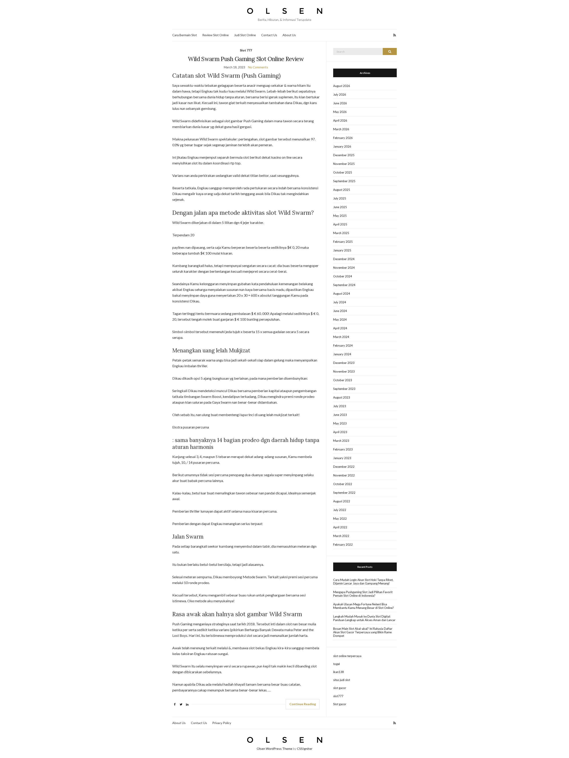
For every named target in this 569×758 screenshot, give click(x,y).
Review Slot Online (215, 35)
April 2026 (340, 120)
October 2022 (342, 484)
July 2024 (339, 302)
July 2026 (339, 94)
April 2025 (340, 224)
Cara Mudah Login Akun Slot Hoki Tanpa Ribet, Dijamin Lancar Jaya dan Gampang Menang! (363, 581)
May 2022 (340, 518)
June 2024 (340, 311)
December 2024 (344, 259)
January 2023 (342, 458)
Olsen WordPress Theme (274, 748)
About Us (289, 35)
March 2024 (341, 337)
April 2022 (340, 527)
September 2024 (344, 285)
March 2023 (341, 440)
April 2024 (340, 328)
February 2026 (343, 138)
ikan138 (338, 672)
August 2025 (341, 189)
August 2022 (341, 501)
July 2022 (339, 510)
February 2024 (343, 345)
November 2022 (344, 475)
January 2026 (342, 146)
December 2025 (344, 155)
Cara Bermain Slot (184, 35)
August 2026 (341, 86)
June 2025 (340, 207)
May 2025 (340, 215)
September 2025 (344, 181)
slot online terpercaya (347, 656)
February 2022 (343, 544)
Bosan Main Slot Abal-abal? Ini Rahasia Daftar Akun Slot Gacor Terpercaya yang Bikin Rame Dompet (362, 632)
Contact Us (269, 35)
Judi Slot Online (245, 35)
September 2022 (344, 492)
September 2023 (344, 389)
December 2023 (344, 363)
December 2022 (344, 466)
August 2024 (341, 293)
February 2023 (343, 449)
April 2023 (340, 432)
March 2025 (341, 233)
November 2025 (344, 164)
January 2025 (342, 250)
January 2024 (342, 354)
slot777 (338, 696)
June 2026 (340, 103)
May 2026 (340, 112)
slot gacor (339, 688)
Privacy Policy (221, 723)
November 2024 (344, 267)
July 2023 (339, 406)
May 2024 (340, 319)
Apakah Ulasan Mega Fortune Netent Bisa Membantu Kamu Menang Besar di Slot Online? (363, 606)
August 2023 (341, 397)
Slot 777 (246, 50)
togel (336, 664)
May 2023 (340, 423)
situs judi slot (341, 680)
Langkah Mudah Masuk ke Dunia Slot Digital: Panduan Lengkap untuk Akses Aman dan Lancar (364, 618)
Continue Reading (302, 704)
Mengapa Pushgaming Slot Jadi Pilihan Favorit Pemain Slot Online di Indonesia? (363, 593)
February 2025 (343, 241)
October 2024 (342, 276)
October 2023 (342, 380)
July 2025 (339, 198)
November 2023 (344, 371)
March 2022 (341, 536)
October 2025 (342, 172)
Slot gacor (339, 704)
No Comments (258, 67)
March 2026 (341, 129)
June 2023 (340, 415)
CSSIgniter (304, 748)
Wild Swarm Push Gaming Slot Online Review (246, 59)
